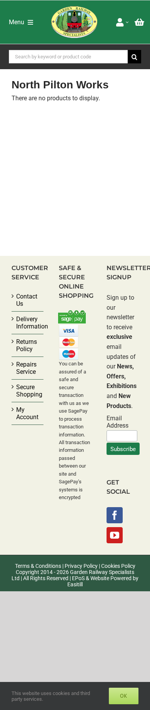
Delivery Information (28, 322)
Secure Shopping (28, 390)
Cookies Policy (118, 566)
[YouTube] (115, 535)
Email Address (117, 422)
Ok (123, 695)
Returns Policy (26, 345)
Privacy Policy (81, 566)
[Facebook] (115, 515)
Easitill (75, 584)
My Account (27, 413)
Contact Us (26, 300)
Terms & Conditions (38, 566)
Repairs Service (26, 368)
